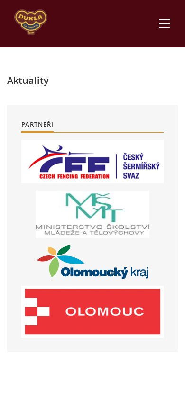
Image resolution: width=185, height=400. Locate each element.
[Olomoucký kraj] (92, 262)
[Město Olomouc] (92, 312)
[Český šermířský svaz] (92, 161)
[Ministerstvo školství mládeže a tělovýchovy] (92, 214)
